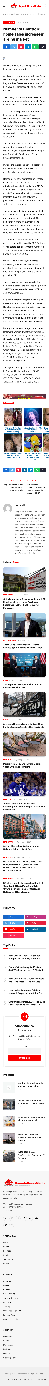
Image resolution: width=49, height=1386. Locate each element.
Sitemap (6, 1306)
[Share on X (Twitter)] (13, 46)
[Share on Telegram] (28, 46)
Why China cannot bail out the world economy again (13, 487)
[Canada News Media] (25, 5)
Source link (8, 402)
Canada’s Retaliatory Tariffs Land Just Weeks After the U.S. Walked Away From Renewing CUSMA (25, 970)
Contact (6, 1285)
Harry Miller (21, 505)
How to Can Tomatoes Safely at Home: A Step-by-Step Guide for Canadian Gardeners (25, 993)
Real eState (9, 23)
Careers (6, 1289)
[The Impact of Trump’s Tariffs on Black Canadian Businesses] (24, 665)
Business (7, 1251)
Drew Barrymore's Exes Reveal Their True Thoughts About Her (13, 455)
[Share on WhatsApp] (35, 46)
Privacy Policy (9, 1294)
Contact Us (41, 1379)
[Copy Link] (42, 46)
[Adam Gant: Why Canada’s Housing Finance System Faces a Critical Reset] (24, 625)
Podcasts (7, 1349)
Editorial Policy (9, 1315)
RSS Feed (7, 1341)
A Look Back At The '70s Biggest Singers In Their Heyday (33, 430)
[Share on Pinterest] (21, 46)
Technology (8, 1259)
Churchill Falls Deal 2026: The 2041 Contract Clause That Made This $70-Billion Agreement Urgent (26, 1004)
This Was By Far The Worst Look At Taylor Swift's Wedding (13, 430)
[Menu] (4, 5)
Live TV (6, 1353)
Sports (6, 1255)
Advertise (7, 1302)
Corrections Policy (11, 1319)
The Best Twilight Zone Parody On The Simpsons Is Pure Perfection (32, 456)
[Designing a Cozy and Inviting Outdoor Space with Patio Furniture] (24, 744)
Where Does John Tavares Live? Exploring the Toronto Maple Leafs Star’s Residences (24, 806)
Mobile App (8, 1345)
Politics (6, 1246)
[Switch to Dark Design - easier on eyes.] (44, 5)
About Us (7, 1281)
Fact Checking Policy (12, 1311)
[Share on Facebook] (6, 46)
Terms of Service (10, 1298)
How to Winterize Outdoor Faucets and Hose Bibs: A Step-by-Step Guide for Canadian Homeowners (26, 981)
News (5, 1242)
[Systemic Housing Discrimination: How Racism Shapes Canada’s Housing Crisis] (24, 704)
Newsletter (8, 1336)
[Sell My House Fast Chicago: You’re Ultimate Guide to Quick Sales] (24, 826)
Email (24, 1047)
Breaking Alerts (9, 1358)
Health (6, 1263)
